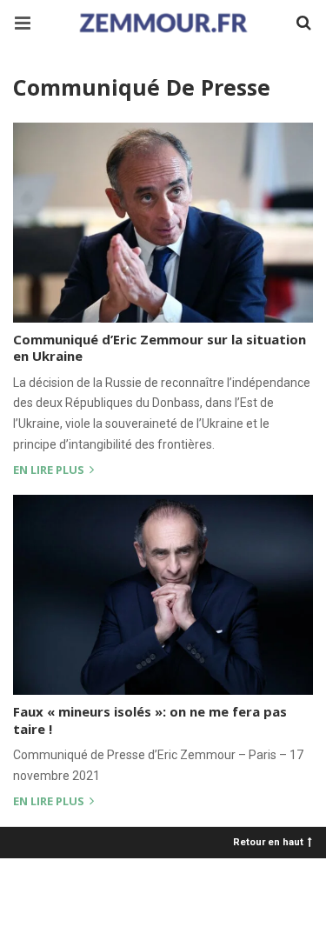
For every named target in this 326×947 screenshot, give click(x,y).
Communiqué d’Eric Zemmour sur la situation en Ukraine (159, 347)
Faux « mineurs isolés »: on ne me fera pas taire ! (150, 720)
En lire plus (50, 470)
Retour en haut (268, 841)
